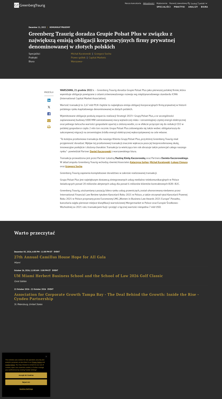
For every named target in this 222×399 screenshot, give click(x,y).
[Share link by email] (49, 120)
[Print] (49, 127)
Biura (204, 7)
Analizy (193, 7)
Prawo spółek (78, 57)
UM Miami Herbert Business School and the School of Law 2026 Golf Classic (88, 276)
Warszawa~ (77, 61)
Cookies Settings (26, 389)
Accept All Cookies (26, 375)
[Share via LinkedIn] (48, 100)
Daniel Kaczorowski (100, 151)
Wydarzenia (161, 3)
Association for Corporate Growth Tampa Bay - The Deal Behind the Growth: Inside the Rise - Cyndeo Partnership (106, 296)
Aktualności (148, 3)
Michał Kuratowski (81, 53)
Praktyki (179, 7)
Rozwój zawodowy (178, 3)
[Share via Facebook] (48, 114)
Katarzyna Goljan (139, 162)
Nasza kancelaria (133, 3)
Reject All (26, 382)
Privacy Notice (37, 362)
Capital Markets (97, 57)
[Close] (46, 356)
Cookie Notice (10, 365)
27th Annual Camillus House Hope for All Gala (60, 257)
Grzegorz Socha (102, 53)
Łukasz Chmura (179, 162)
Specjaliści (164, 7)
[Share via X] (48, 107)
